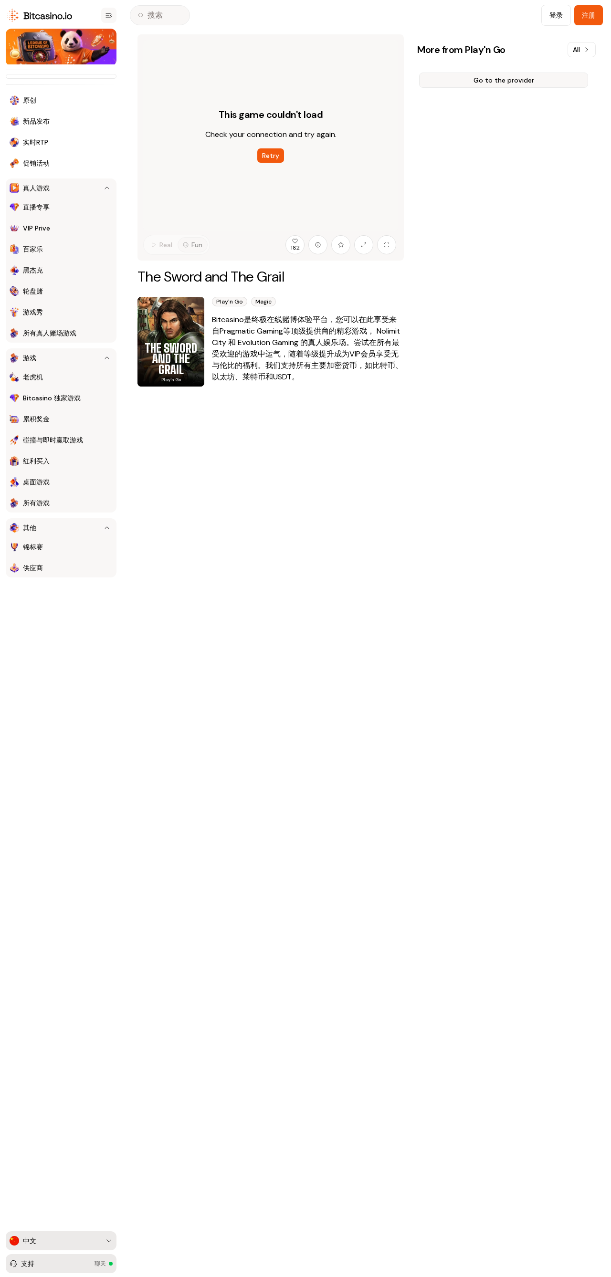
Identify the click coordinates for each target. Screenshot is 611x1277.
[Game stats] (317, 244)
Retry (270, 155)
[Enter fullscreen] (386, 244)
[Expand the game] (363, 244)
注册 (588, 15)
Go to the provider (504, 80)
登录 (556, 15)
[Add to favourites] (340, 244)
